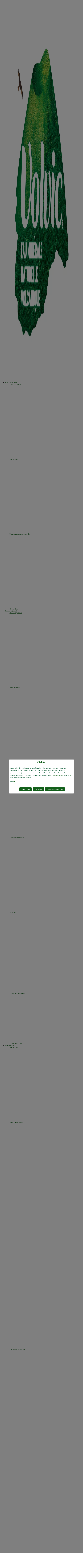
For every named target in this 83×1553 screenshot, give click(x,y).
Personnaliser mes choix (55, 789)
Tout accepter (25, 789)
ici (70, 775)
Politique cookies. (58, 775)
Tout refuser (38, 789)
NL (14, 781)
